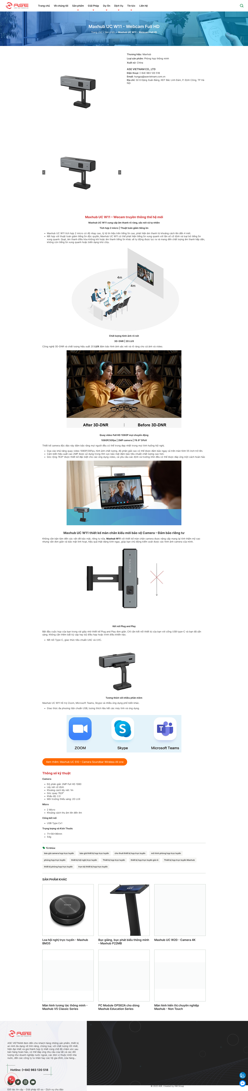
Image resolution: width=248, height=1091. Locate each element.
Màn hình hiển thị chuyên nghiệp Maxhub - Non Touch (176, 1007)
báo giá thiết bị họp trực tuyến (94, 853)
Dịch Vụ (118, 5)
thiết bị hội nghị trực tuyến (84, 860)
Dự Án (106, 5)
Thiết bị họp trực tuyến (114, 860)
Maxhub (147, 54)
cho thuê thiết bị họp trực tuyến (130, 853)
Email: (130, 76)
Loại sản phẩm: (135, 58)
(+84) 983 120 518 (150, 73)
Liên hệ (143, 5)
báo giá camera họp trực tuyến (59, 853)
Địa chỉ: (131, 80)
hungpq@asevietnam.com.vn (149, 76)
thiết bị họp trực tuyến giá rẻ (144, 860)
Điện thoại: (133, 73)
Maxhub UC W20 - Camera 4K (175, 940)
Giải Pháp (93, 5)
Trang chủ (44, 5)
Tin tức (131, 5)
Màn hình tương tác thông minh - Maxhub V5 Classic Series (65, 1007)
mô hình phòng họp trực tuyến (166, 853)
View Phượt (190, 1031)
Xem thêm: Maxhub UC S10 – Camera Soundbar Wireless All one (84, 761)
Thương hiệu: (134, 54)
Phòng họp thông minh (156, 58)
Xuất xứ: (131, 62)
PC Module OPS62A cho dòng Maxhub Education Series (119, 1007)
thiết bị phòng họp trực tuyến (58, 866)
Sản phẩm (78, 5)
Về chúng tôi (61, 5)
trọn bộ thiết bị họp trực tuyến (93, 866)
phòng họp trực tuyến (54, 860)
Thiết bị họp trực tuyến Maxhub (179, 860)
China (140, 62)
